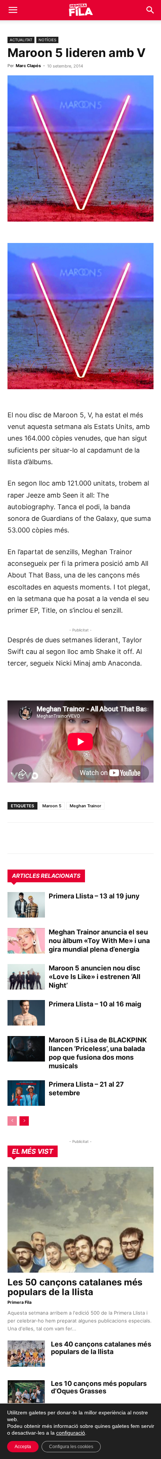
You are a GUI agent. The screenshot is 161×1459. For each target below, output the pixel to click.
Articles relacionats (46, 875)
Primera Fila (19, 1302)
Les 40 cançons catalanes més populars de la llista (101, 1348)
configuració (70, 1433)
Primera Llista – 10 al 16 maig (95, 1004)
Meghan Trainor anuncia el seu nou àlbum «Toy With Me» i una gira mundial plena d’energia (99, 940)
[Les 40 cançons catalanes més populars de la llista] (26, 1354)
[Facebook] (66, 838)
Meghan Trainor (85, 805)
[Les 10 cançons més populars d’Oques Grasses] (26, 1393)
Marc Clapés (28, 65)
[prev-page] (12, 1121)
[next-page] (24, 1121)
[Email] (83, 838)
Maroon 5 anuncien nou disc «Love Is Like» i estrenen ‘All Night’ (94, 976)
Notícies (47, 39)
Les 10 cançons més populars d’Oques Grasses (99, 1387)
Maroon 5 (51, 805)
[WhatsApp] (14, 838)
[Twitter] (49, 838)
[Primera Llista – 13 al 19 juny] (26, 905)
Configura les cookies (71, 1446)
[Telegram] (32, 838)
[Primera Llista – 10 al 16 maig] (26, 1013)
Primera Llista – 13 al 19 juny (94, 896)
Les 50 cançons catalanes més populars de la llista (74, 1287)
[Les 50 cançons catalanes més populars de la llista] (80, 1220)
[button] (13, 10)
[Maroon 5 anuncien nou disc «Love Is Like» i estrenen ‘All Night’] (26, 977)
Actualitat (21, 39)
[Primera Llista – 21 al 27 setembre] (26, 1093)
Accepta (23, 1446)
